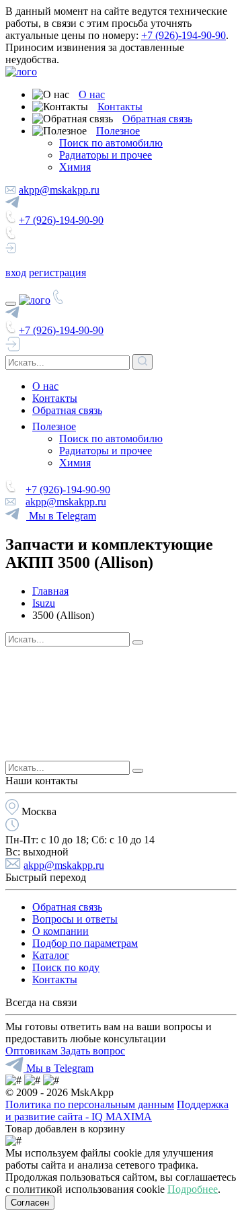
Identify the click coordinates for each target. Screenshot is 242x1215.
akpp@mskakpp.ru (59, 190)
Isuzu (43, 603)
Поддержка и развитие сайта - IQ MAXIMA (117, 1110)
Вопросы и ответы (75, 919)
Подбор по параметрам (85, 943)
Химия (75, 167)
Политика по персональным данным (89, 1104)
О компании (60, 931)
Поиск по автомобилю (111, 143)
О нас (92, 94)
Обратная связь (157, 118)
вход (15, 272)
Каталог (50, 955)
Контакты (120, 106)
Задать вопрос (93, 1050)
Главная (50, 591)
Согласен (30, 1203)
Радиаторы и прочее (105, 155)
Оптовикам (33, 1050)
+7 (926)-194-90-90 (183, 35)
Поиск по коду (65, 967)
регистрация (57, 272)
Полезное (118, 130)
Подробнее (192, 1189)
